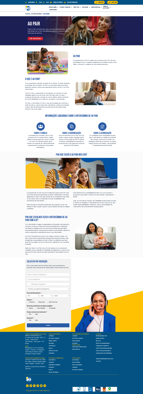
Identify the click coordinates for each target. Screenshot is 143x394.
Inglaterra (76, 340)
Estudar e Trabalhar (65, 7)
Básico (31, 308)
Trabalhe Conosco (102, 345)
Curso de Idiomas (54, 334)
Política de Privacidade (104, 348)
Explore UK (76, 349)
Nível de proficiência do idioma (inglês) (40, 306)
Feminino (32, 302)
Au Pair (98, 361)
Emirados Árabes (54, 364)
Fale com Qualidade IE (103, 350)
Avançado (52, 308)
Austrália (52, 345)
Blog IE (98, 340)
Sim (30, 314)
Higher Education (95, 7)
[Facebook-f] (27, 385)
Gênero (30, 300)
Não (36, 314)
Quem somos (100, 338)
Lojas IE (98, 334)
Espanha (51, 353)
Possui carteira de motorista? (37, 312)
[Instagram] (34, 385)
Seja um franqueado (103, 343)
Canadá (51, 335)
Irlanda (51, 343)
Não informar (53, 302)
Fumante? (30, 318)
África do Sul (53, 350)
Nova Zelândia (54, 372)
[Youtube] (41, 385)
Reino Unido (53, 340)
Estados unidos (77, 369)
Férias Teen (76, 7)
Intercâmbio (36, 14)
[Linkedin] (37, 385)
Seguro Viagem (53, 10)
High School (85, 7)
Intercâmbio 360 (101, 335)
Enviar (48, 325)
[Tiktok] (44, 385)
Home (27, 14)
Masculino (42, 302)
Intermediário (41, 308)
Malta (51, 348)
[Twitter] (30, 385)
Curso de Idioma (53, 7)
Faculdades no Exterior (80, 334)
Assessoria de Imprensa (104, 353)
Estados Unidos (54, 338)
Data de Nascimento (34, 293)
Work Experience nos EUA (104, 358)
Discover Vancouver (79, 346)
